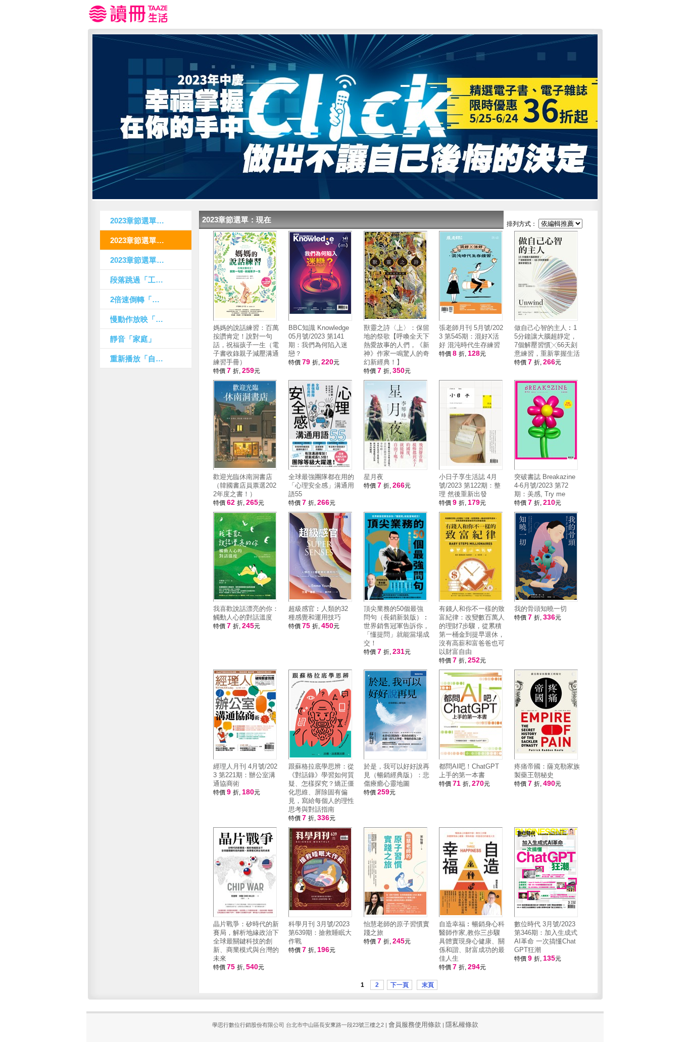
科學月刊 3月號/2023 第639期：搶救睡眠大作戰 (320, 932)
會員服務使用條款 (414, 1024)
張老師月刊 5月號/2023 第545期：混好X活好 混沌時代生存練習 (471, 336)
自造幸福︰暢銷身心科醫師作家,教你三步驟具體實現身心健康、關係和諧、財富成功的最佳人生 (472, 941)
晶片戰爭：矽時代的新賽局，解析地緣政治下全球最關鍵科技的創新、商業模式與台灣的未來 (246, 941)
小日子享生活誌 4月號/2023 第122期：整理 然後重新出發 (470, 485)
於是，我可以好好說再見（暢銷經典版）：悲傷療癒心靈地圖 (396, 775)
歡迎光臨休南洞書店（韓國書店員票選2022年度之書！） (244, 485)
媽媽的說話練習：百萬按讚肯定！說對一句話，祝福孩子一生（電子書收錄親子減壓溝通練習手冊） (246, 345)
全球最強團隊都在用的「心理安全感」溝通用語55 (321, 485)
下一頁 (399, 984)
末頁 (427, 984)
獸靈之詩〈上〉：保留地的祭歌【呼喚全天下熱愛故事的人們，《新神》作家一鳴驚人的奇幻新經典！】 (396, 345)
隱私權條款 (462, 1024)
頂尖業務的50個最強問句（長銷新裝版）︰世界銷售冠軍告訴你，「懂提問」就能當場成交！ (396, 626)
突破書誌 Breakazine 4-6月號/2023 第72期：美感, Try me (544, 485)
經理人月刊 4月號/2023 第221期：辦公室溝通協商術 (245, 775)
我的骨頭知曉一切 (540, 608)
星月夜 (373, 477)
